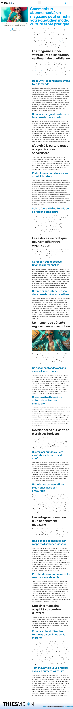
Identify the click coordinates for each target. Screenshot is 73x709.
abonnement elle (39, 71)
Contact (45, 706)
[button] (39, 2)
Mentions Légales (68, 706)
